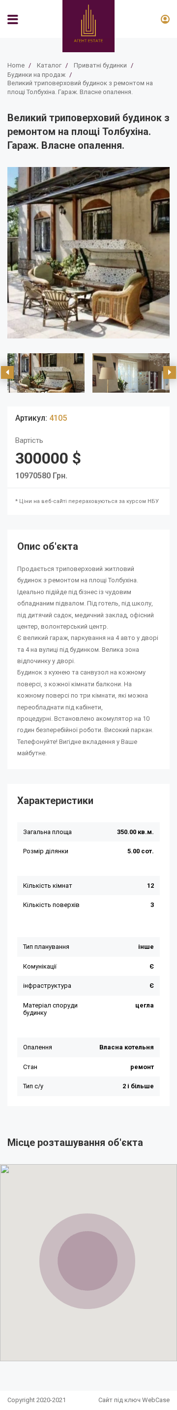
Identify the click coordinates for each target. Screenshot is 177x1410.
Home (16, 65)
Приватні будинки (100, 65)
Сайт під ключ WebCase (134, 1400)
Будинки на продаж (36, 74)
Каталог (49, 65)
